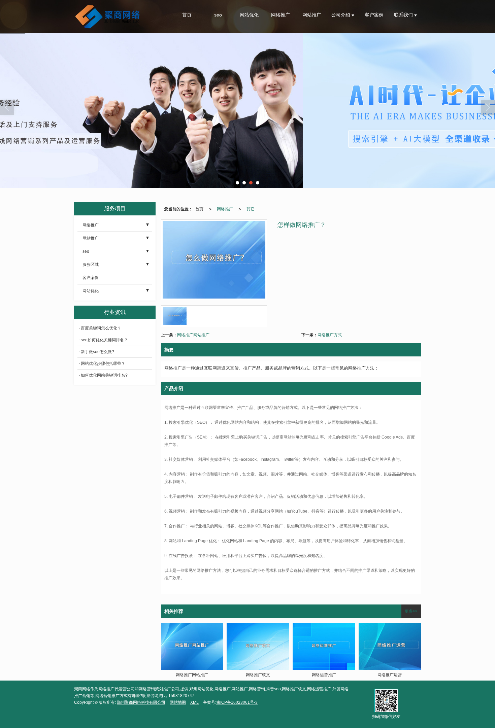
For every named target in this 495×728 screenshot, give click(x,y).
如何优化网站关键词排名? (104, 375)
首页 (187, 15)
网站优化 (249, 15)
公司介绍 (341, 15)
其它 (250, 209)
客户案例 (374, 15)
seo (218, 15)
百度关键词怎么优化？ (101, 328)
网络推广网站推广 (193, 335)
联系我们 (404, 15)
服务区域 (90, 264)
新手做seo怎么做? (97, 351)
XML (194, 702)
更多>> (411, 611)
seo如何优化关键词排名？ (104, 340)
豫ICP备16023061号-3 (237, 702)
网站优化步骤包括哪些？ (103, 363)
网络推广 (280, 15)
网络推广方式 (330, 335)
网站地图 (178, 702)
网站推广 (311, 15)
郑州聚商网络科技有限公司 (141, 702)
